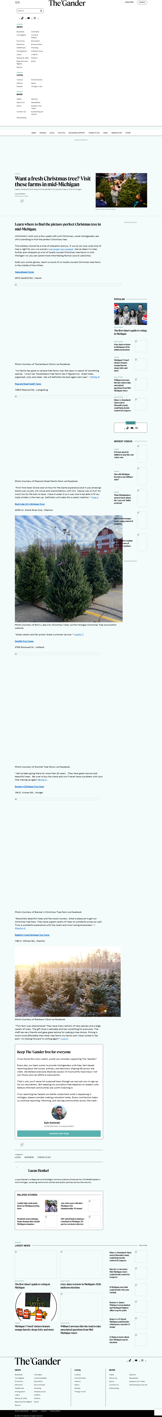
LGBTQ (34, 54)
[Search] (41, 11)
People (19, 86)
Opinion (34, 99)
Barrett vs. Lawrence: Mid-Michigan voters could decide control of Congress (120, 1273)
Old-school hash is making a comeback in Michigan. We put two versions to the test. (72, 1221)
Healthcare (21, 48)
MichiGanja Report (77, 133)
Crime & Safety (40, 1378)
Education (35, 41)
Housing (34, 48)
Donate (142, 2)
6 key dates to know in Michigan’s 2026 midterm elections (122, 347)
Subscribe (129, 2)
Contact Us (21, 112)
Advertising (21, 118)
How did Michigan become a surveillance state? (123, 477)
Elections (20, 44)
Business (20, 32)
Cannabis (35, 32)
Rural (33, 61)
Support (34, 1411)
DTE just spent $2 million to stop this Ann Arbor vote (124, 455)
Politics (34, 58)
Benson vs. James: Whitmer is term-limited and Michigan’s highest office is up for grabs (120, 1306)
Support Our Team (137, 1381)
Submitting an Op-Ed (138, 1385)
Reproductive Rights (23, 1402)
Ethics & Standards (21, 1411)
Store (19, 106)
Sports (19, 67)
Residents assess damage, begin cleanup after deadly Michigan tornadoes (28, 1221)
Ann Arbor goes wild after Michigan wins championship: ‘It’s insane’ (72, 1206)
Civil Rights (21, 35)
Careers (44, 1411)
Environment (36, 44)
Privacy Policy (55, 1411)
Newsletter (35, 102)
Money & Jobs (23, 58)
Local (52, 133)
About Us (21, 102)
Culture (20, 80)
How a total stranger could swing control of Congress (123, 521)
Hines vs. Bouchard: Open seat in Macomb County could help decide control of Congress (122, 405)
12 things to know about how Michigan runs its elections (119, 1340)
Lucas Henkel (20, 194)
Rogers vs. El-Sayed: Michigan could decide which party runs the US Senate (120, 1323)
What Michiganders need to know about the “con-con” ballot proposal (122, 499)
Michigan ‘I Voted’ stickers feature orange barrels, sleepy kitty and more (121, 365)
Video (19, 99)
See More (143, 1245)
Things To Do (36, 86)
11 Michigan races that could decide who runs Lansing (119, 1290)
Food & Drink (36, 80)
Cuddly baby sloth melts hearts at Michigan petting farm (28, 1206)
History (20, 83)
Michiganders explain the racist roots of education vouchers (123, 543)
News (33, 83)
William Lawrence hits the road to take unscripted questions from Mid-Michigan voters (122, 385)
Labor (19, 54)
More (112, 1370)
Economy (21, 41)
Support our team (59, 1133)
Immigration (22, 51)
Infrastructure (37, 51)
